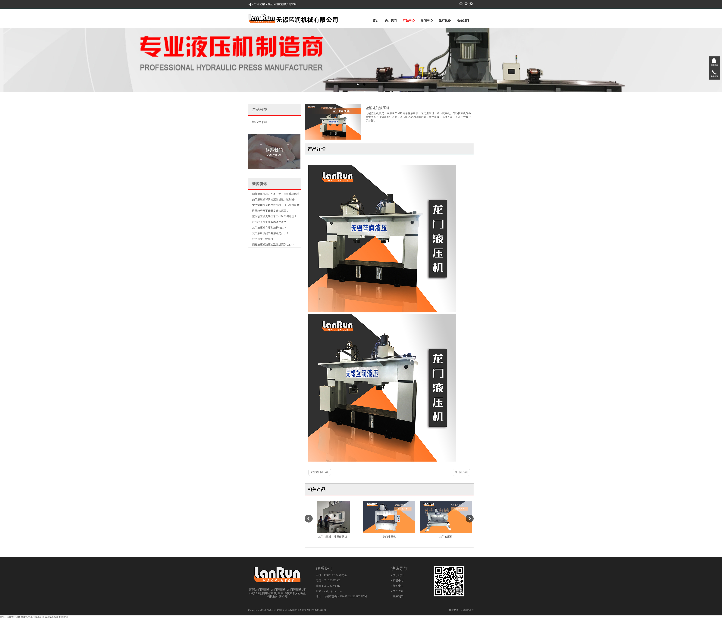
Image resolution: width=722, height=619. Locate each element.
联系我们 (463, 20)
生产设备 (445, 20)
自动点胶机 (48, 617)
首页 (376, 20)
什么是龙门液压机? (263, 239)
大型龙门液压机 (319, 472)
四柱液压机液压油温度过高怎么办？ (273, 244)
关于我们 (391, 20)
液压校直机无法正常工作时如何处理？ (274, 216)
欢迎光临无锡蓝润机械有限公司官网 (275, 4)
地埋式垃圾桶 (13, 617)
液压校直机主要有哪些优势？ (269, 222)
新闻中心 (427, 20)
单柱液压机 (36, 617)
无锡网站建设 (467, 610)
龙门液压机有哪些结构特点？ (269, 227)
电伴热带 (25, 617)
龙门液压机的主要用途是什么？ (270, 233)
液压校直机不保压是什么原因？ (270, 210)
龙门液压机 (461, 472)
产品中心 (409, 20)
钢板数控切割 (61, 617)
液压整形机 (259, 122)
